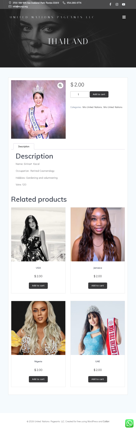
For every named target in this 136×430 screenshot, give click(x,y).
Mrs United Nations (92, 107)
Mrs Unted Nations (112, 107)
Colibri (106, 421)
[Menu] (124, 17)
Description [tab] (23, 146)
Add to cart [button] (38, 285)
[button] (60, 85)
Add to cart (99, 94)
